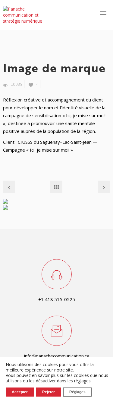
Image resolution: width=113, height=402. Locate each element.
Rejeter (48, 392)
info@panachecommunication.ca (56, 356)
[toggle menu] (103, 13)
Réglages (77, 392)
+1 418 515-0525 (56, 299)
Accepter (20, 392)
